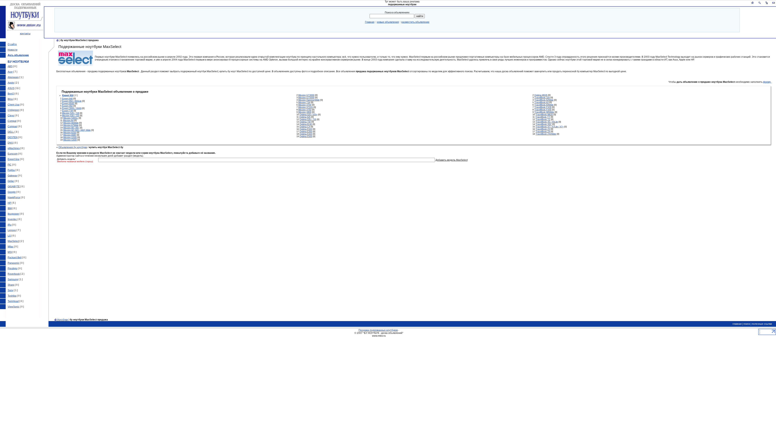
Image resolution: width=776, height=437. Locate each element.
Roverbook (14, 274)
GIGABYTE (14, 186)
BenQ (11, 93)
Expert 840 (67, 98)
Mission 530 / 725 (70, 115)
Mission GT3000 (306, 95)
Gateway (12, 175)
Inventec (12, 219)
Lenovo (12, 230)
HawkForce (14, 197)
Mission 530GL (70, 118)
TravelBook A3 (541, 102)
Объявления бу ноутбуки (72, 147)
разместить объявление (415, 22)
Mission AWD (69, 135)
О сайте (12, 44)
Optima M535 (540, 95)
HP (9, 203)
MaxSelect (13, 241)
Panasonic (13, 263)
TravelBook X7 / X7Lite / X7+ (550, 126)
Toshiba (12, 295)
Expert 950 (67, 106)
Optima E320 (305, 129)
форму (767, 82)
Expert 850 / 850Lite (72, 101)
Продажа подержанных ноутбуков (378, 330)
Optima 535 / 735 (307, 119)
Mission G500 (70, 137)
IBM (10, 208)
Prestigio (12, 268)
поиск (746, 323)
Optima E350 (305, 131)
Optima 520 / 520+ (308, 114)
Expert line (13, 159)
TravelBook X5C (544, 124)
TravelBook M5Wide (544, 112)
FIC (10, 164)
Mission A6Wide (71, 123)
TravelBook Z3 (543, 129)
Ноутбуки (62, 319)
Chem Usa (13, 104)
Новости (12, 49)
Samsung (13, 279)
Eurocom (13, 153)
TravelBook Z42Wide (546, 134)
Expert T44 (67, 110)
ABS (10, 66)
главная (737, 323)
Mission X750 (304, 109)
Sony (10, 290)
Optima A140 (305, 124)
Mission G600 (70, 140)
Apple (11, 82)
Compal (12, 121)
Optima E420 (305, 134)
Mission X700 (304, 105)
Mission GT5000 (306, 97)
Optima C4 (304, 126)
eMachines (14, 148)
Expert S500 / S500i (71, 108)
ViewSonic (13, 306)
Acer (10, 71)
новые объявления (388, 22)
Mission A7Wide (71, 125)
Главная (369, 22)
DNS (10, 142)
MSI (10, 252)
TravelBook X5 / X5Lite (547, 122)
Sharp (11, 284)
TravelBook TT (542, 117)
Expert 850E (68, 103)
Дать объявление (18, 55)
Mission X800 (304, 112)
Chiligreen (13, 110)
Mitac (11, 246)
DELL (11, 131)
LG (9, 235)
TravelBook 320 (542, 97)
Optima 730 (305, 122)
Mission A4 (68, 120)
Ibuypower (13, 213)
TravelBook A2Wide (544, 100)
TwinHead (13, 301)
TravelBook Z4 (543, 131)
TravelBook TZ (543, 119)
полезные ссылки (762, 323)
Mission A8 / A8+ (71, 127)
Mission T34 (304, 102)
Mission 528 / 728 (70, 113)
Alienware (13, 77)
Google (12, 192)
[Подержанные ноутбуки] (57, 40)
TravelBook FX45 (542, 109)
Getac (11, 181)
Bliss (10, 99)
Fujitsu (11, 170)
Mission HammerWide (309, 100)
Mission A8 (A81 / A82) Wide (77, 130)
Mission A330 (69, 132)
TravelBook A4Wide (544, 105)
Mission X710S (305, 107)
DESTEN (13, 137)
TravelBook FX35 (542, 107)
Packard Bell (15, 257)
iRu (10, 224)
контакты (25, 33)
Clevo (11, 115)
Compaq (12, 126)
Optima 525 (305, 117)
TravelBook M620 (544, 114)
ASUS (11, 88)
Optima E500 (305, 136)
